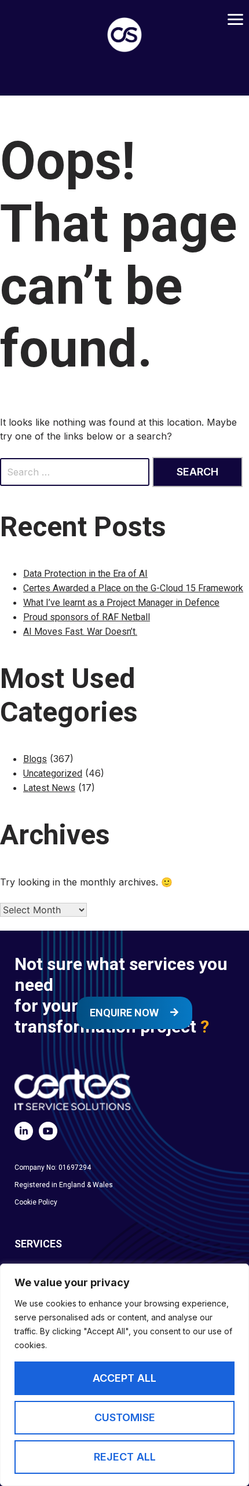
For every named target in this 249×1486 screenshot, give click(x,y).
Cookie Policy (35, 1202)
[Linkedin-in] (23, 1131)
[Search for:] (76, 472)
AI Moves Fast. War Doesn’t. (80, 631)
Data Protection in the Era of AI (85, 573)
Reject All (125, 1457)
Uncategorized (52, 773)
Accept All (124, 1378)
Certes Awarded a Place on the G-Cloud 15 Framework (133, 588)
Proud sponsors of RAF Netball (86, 617)
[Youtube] (48, 1131)
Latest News (49, 787)
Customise (124, 1417)
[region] (124, 1375)
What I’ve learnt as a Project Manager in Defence (121, 602)
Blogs (35, 758)
